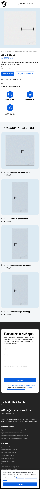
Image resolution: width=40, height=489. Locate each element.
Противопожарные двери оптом (14, 218)
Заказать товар (8, 74)
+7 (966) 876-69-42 (13, 402)
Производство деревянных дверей (12, 433)
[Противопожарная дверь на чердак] (20, 243)
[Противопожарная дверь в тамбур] (20, 290)
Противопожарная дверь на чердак (16, 265)
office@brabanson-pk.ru (16, 410)
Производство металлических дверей (13, 430)
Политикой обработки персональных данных (19, 388)
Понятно (20, 484)
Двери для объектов (8, 447)
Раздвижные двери (7, 458)
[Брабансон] (4, 4)
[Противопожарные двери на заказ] (20, 150)
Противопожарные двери (9, 450)
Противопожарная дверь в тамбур (15, 311)
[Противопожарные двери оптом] (20, 197)
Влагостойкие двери (8, 461)
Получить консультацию (25, 74)
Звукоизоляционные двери (9, 464)
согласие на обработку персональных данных (23, 385)
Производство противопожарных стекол (14, 438)
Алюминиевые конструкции (10, 467)
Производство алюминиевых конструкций (14, 435)
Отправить (20, 380)
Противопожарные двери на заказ (15, 172)
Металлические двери (8, 452)
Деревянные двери (7, 455)
